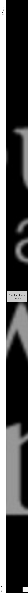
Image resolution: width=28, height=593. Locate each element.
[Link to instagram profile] (1, 589)
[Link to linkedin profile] (1, 591)
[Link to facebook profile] (1, 586)
